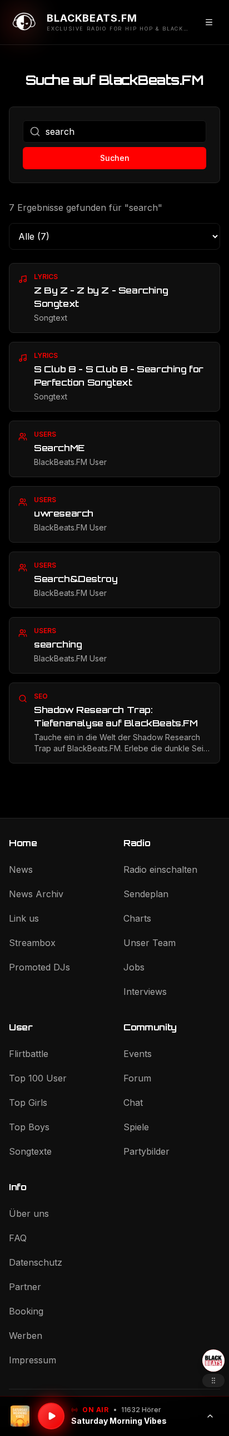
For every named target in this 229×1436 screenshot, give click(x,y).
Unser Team (149, 942)
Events (137, 1053)
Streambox (32, 942)
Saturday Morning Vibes (119, 1420)
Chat (133, 1102)
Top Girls (28, 1102)
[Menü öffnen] (209, 22)
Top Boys (29, 1126)
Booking (26, 1311)
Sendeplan (145, 893)
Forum (137, 1078)
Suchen (115, 158)
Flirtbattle (28, 1053)
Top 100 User (38, 1078)
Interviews (145, 991)
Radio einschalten (160, 869)
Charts (137, 918)
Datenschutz (35, 1262)
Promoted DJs (39, 967)
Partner (25, 1286)
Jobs (134, 967)
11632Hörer (141, 1409)
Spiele (136, 1126)
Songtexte (30, 1151)
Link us (24, 918)
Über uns (29, 1213)
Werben (25, 1335)
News (21, 869)
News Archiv (36, 893)
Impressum (32, 1360)
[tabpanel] (114, 513)
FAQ (18, 1237)
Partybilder (146, 1151)
